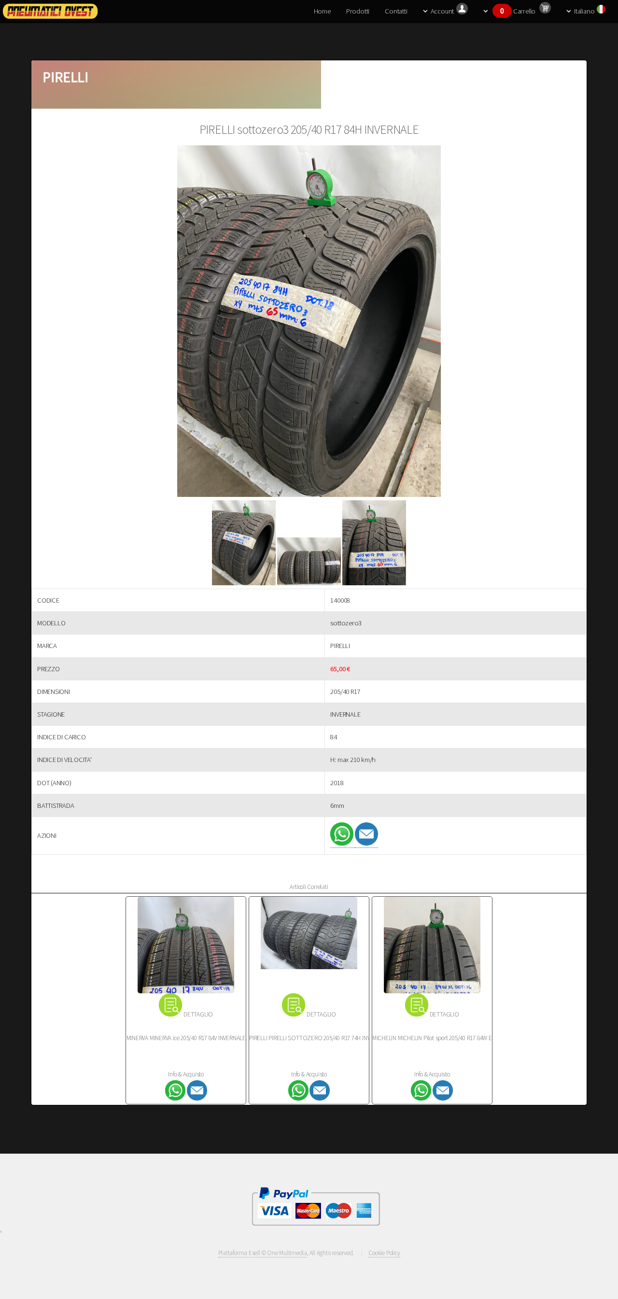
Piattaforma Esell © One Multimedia (263, 1253)
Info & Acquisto (186, 1074)
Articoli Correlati (309, 887)
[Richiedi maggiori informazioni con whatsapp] (342, 843)
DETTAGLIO (198, 1014)
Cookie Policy (384, 1253)
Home (322, 11)
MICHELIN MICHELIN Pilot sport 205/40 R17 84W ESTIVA (439, 1038)
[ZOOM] (309, 322)
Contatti (396, 11)
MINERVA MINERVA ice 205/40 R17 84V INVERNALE (186, 1038)
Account (442, 11)
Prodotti (357, 11)
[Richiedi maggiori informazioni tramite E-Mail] (366, 843)
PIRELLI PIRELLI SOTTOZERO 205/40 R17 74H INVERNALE (319, 1038)
